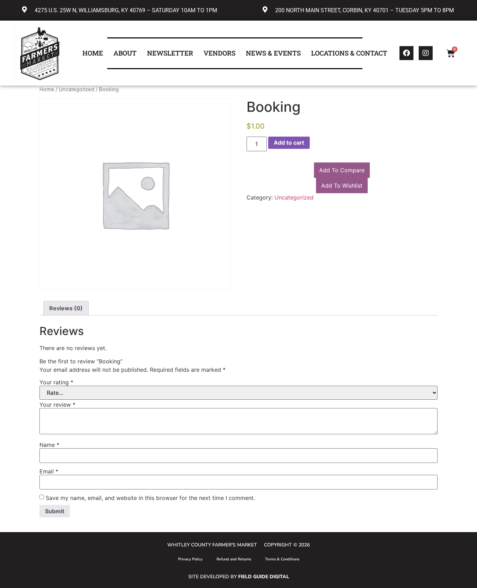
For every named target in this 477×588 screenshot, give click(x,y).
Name (49, 445)
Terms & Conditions (282, 559)
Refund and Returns (234, 559)
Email (48, 471)
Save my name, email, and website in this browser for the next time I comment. (150, 498)
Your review (57, 404)
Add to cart (289, 142)
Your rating (56, 382)
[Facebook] (406, 53)
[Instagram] (426, 53)
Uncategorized (76, 89)
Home (46, 89)
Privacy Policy (190, 559)
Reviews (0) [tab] (66, 308)
